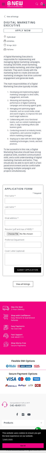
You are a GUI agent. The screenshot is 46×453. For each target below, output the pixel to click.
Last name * (10, 207)
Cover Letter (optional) (15, 251)
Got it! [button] (23, 446)
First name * (10, 195)
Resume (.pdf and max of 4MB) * (19, 229)
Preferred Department (14, 239)
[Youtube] (28, 415)
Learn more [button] (8, 439)
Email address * (12, 218)
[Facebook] (17, 415)
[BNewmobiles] (15, 4)
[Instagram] (23, 415)
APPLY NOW (23, 30)
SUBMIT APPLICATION (27, 270)
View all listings (23, 284)
